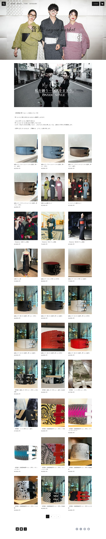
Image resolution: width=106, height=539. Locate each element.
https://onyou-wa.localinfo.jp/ (88, 529)
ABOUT (19, 3)
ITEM (26, 3)
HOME (13, 3)
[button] (95, 4)
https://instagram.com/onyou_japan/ (84, 529)
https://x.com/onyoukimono (81, 529)
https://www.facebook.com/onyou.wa (77, 529)
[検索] (4, 4)
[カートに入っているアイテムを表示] (102, 4)
